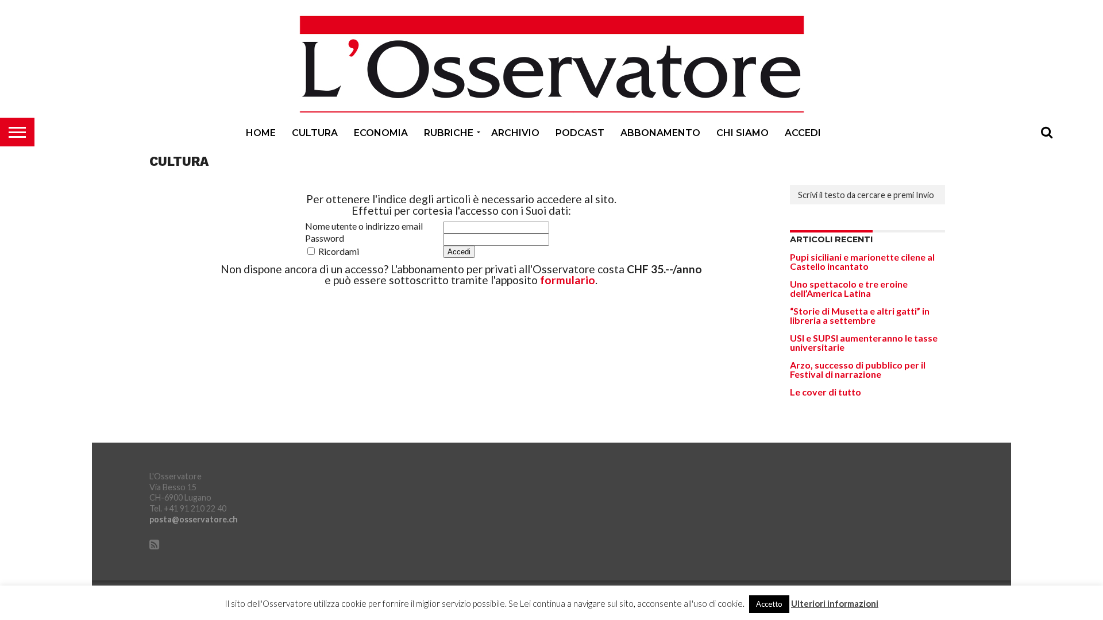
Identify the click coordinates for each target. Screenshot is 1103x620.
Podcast (580, 132)
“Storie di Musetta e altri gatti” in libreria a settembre (860, 315)
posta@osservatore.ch (193, 519)
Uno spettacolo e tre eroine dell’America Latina (849, 288)
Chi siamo (742, 132)
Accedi (803, 132)
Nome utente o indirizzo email (364, 226)
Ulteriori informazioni (834, 603)
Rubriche (448, 132)
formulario (567, 279)
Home (261, 132)
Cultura (315, 132)
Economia (381, 132)
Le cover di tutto (825, 391)
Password (324, 238)
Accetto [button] (769, 604)
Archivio (515, 132)
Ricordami (338, 251)
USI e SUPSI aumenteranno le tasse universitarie (864, 342)
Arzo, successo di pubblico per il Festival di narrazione (857, 369)
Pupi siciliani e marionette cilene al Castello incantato (862, 261)
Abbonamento (660, 132)
